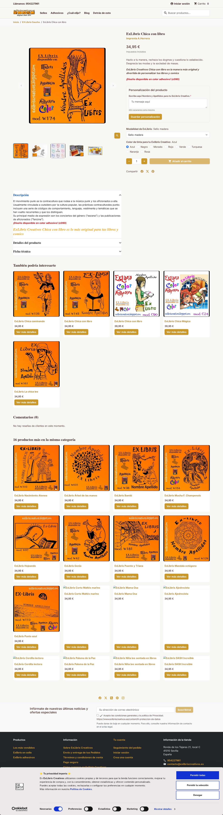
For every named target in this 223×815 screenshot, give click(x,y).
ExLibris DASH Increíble (179, 664)
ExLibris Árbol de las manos (80, 495)
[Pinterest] (117, 697)
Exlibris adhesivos (24, 757)
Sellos (43, 12)
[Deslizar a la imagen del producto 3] (58, 150)
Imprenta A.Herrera (138, 38)
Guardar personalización (145, 116)
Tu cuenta (119, 739)
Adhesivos (57, 12)
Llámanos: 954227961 (26, 3)
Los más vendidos (24, 747)
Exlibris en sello (22, 752)
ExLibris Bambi (123, 495)
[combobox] (186, 13)
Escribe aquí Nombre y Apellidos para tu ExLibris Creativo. (159, 96)
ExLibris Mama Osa (126, 593)
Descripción (21, 195)
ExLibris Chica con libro (78, 321)
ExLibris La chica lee (26, 391)
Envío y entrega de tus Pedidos (81, 752)
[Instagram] (123, 697)
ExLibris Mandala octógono (181, 565)
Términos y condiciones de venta (83, 757)
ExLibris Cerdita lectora (28, 664)
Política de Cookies (81, 789)
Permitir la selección (197, 785)
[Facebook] (100, 697)
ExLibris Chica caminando (29, 321)
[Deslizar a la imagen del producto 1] (20, 150)
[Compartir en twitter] (147, 171)
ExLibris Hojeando (25, 565)
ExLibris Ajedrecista (176, 593)
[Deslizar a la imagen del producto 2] (39, 150)
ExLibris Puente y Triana (129, 565)
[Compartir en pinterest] (152, 171)
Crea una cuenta (123, 757)
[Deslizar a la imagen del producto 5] (95, 150)
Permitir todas (197, 775)
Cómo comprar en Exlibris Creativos (84, 767)
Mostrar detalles (163, 809)
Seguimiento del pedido (127, 747)
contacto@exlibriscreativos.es (185, 764)
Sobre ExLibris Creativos (78, 747)
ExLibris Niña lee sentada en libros (135, 664)
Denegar (197, 795)
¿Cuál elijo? (74, 12)
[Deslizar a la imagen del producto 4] (76, 150)
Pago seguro (70, 762)
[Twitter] (105, 697)
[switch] (88, 809)
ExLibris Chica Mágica (177, 321)
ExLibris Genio (72, 565)
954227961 (174, 760)
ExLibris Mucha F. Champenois (183, 495)
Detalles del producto (27, 243)
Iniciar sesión (121, 752)
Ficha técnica (21, 251)
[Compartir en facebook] (142, 171)
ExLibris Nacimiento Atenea (30, 495)
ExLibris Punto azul (25, 636)
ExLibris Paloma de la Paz (79, 664)
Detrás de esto (102, 12)
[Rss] (111, 697)
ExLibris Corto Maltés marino (81, 593)
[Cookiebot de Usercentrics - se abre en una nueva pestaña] (19, 809)
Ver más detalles (26, 331)
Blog (87, 12)
